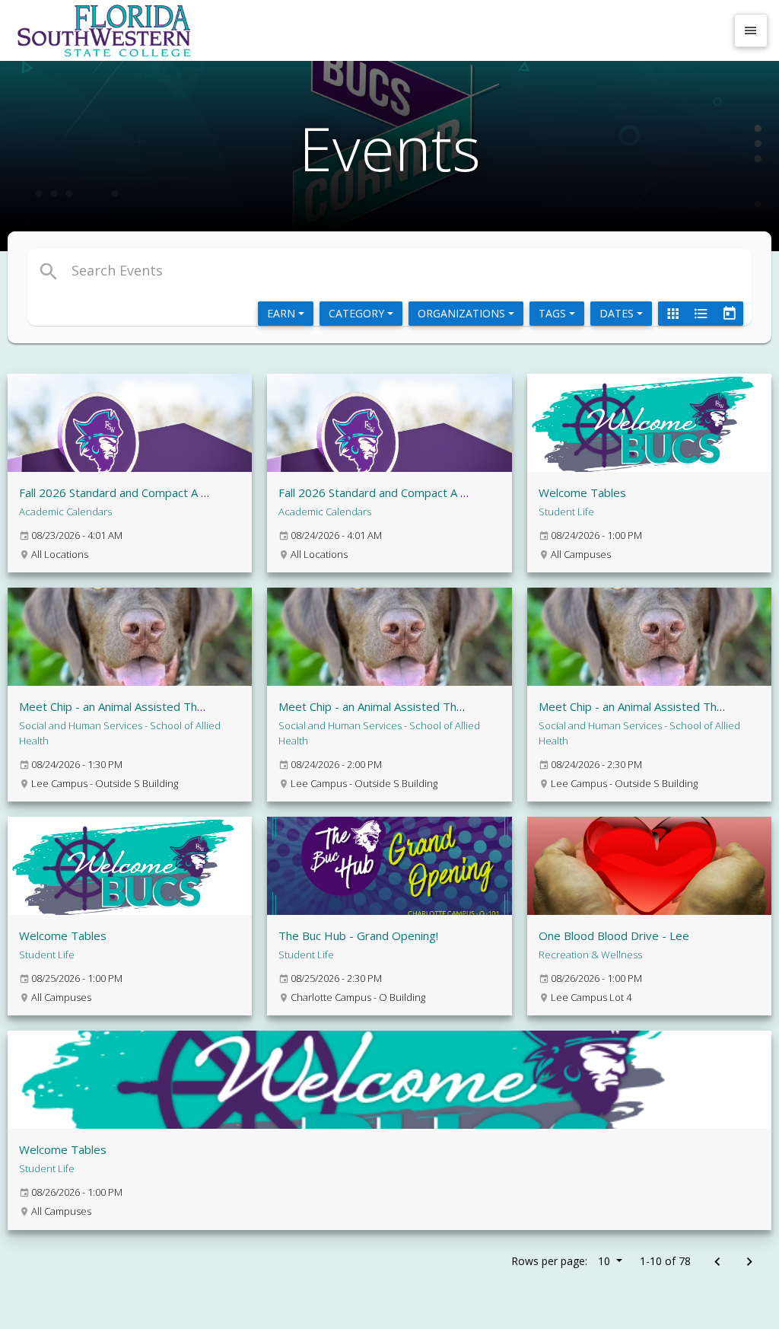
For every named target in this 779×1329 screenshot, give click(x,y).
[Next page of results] (749, 1262)
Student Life (566, 511)
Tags (554, 313)
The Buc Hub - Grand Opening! (358, 935)
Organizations (463, 313)
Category (358, 313)
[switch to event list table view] (700, 313)
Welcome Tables (582, 492)
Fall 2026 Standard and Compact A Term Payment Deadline (174, 492)
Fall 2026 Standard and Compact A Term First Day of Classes (437, 492)
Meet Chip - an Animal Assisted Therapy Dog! (137, 706)
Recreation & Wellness (590, 954)
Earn (282, 313)
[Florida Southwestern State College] (368, 30)
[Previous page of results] (717, 1262)
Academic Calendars (65, 511)
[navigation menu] (751, 30)
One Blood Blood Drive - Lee (614, 935)
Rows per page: (560, 1261)
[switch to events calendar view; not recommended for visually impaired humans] (728, 313)
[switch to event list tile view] (672, 313)
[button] (270, 270)
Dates (618, 313)
